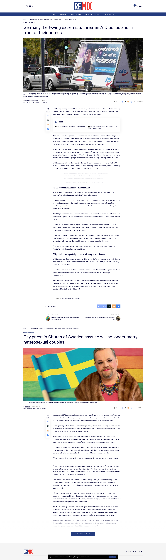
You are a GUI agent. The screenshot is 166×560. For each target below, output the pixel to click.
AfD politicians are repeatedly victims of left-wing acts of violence (102, 127)
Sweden (31, 332)
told (67, 474)
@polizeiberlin (73, 173)
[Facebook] (25, 6)
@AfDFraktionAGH (68, 178)
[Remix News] (83, 6)
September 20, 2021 (99, 182)
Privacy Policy (73, 557)
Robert (27, 406)
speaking (60, 426)
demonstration (69, 298)
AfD (63, 298)
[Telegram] (32, 6)
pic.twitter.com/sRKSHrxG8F (96, 178)
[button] (112, 557)
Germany (27, 22)
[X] (27, 6)
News (33, 22)
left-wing (77, 298)
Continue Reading (83, 534)
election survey (61, 507)
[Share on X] (125, 101)
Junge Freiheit (74, 195)
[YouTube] (30, 6)
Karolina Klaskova (31, 100)
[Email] (128, 101)
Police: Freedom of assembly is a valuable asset (71, 126)
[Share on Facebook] (122, 101)
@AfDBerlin (76, 178)
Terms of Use (85, 557)
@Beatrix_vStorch (84, 178)
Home (25, 19)
